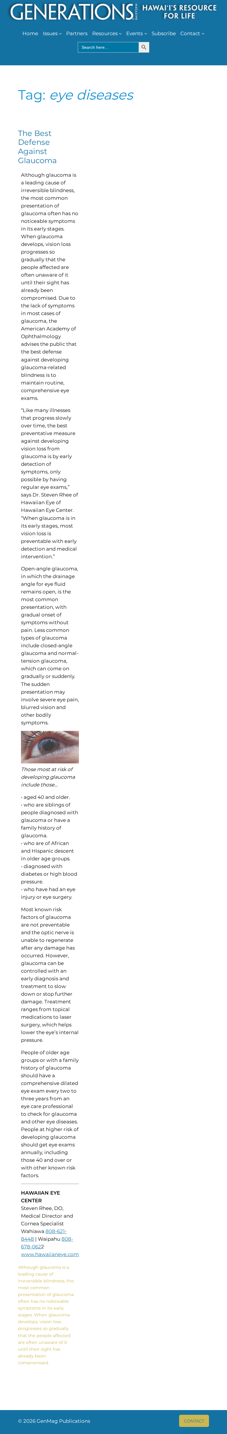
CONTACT (194, 1421)
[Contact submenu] (203, 33)
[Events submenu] (145, 33)
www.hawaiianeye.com (50, 1254)
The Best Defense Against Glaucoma (37, 147)
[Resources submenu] (120, 33)
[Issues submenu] (60, 33)
